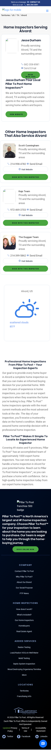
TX (18, 15)
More (24, 675)
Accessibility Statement (40, 729)
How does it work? (24, 609)
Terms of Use (25, 729)
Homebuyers (24, 626)
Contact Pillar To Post (24, 571)
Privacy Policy (10, 729)
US (13, 15)
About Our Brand (24, 582)
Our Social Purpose (24, 588)
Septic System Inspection (24, 664)
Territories (5, 15)
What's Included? (24, 615)
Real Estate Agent (24, 631)
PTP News (24, 593)
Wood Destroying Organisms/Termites (24, 669)
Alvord (24, 15)
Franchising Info (24, 696)
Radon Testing (24, 647)
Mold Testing (24, 658)
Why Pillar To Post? (24, 577)
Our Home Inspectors (24, 620)
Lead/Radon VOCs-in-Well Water (24, 653)
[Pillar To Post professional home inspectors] (11, 9)
